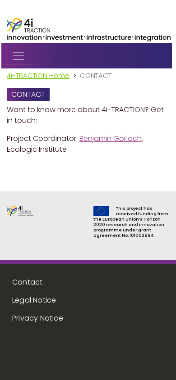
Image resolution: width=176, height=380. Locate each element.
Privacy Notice (37, 318)
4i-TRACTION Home (38, 75)
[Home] (28, 24)
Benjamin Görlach (110, 138)
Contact (27, 282)
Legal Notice (34, 300)
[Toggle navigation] (18, 56)
